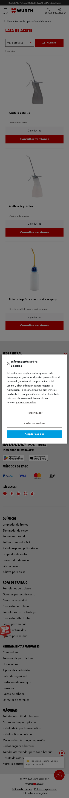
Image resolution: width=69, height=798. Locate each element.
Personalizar (34, 413)
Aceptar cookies (34, 434)
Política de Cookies (26, 402)
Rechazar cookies (34, 423)
